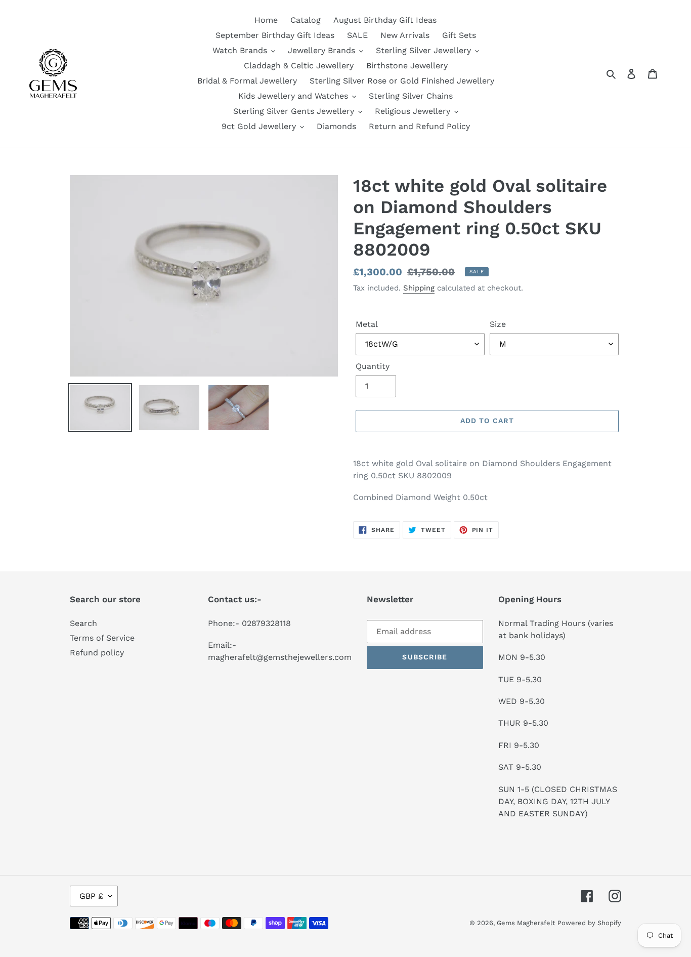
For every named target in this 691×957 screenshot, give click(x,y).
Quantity (373, 366)
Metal (367, 324)
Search (83, 623)
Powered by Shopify (589, 923)
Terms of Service (102, 638)
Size (498, 324)
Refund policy (97, 652)
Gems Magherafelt (526, 923)
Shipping (419, 288)
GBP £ (91, 896)
